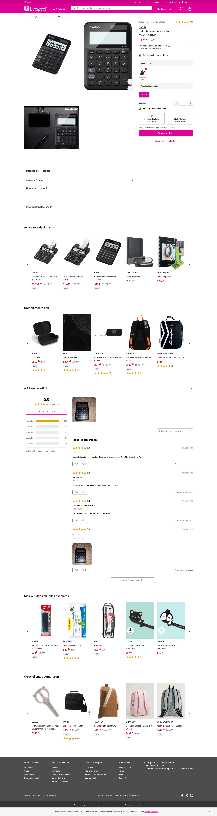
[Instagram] (191, 795)
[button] (182, 21)
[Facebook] (182, 795)
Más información (151, 812)
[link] (46, 262)
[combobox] (175, 430)
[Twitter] (186, 795)
